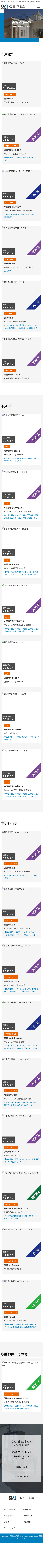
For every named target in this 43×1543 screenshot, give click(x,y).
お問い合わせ (21, 1466)
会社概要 (27, 1521)
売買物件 (27, 1509)
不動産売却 (8, 1515)
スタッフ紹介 (28, 1515)
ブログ (6, 1521)
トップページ (9, 1509)
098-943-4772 (21, 1451)
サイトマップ (9, 1528)
